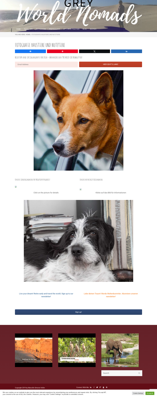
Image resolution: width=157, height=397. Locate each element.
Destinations (41, 29)
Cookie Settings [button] (138, 393)
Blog (85, 29)
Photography (54, 29)
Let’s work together (71, 29)
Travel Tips (28, 29)
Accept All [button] (150, 393)
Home (18, 29)
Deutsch (93, 29)
